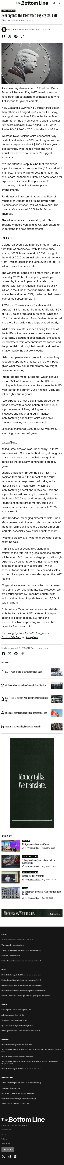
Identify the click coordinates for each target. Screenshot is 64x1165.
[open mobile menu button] (3, 3)
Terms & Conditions (6, 1130)
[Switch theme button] (60, 3)
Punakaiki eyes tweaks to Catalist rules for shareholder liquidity (22, 985)
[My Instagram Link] (9, 1156)
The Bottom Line (10, 1125)
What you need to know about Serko (12, 945)
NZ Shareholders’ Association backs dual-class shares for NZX (21, 961)
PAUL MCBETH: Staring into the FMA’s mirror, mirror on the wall (20, 975)
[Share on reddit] (16, 36)
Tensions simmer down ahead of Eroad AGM (15, 1104)
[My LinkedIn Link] (14, 1156)
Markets (26, 841)
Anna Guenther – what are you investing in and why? (17, 1093)
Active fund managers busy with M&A (12, 1015)
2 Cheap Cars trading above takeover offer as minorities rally (21, 950)
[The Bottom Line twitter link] (3, 1156)
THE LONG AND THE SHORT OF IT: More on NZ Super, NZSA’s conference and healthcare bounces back (31, 1050)
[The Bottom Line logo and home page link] (32, 3)
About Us (3, 1134)
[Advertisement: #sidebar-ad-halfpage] (32, 783)
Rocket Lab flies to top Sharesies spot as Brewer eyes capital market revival (25, 996)
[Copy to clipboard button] (21, 36)
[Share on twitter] (10, 36)
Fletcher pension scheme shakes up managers (16, 1010)
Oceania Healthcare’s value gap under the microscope (18, 1098)
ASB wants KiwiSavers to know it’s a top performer (17, 940)
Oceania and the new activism (10, 956)
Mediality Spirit (24, 1125)
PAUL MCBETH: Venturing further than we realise (16, 1045)
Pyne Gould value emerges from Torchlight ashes (17, 1026)
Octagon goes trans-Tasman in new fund (14, 1020)
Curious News (17, 29)
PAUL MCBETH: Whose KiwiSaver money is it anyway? (17, 1057)
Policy (25, 888)
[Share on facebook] (4, 36)
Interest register (5, 1143)
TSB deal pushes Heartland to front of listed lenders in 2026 (20, 1031)
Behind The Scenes (30, 856)
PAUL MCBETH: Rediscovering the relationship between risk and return (23, 990)
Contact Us (4, 1139)
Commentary (5, 1040)
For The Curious (8, 10)
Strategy (4, 1005)
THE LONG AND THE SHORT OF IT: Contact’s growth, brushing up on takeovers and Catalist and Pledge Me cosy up (29, 1062)
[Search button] (53, 3)
